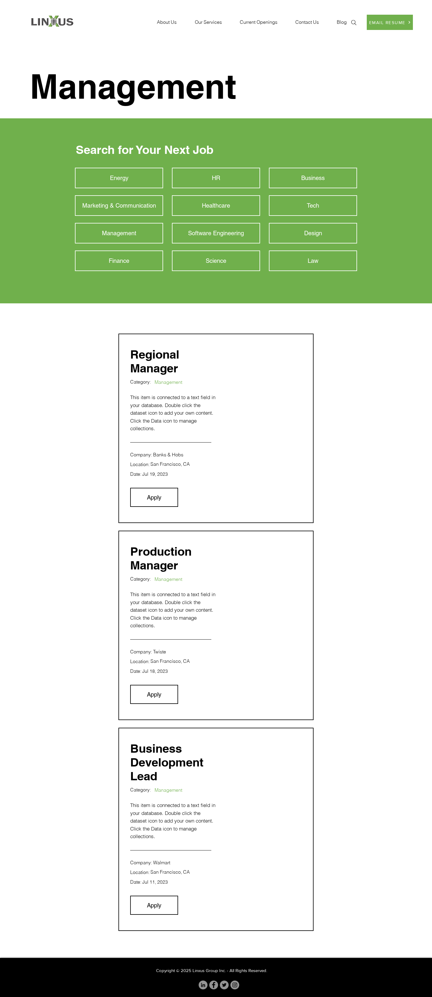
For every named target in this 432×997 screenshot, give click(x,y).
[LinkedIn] (203, 985)
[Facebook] (213, 985)
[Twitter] (224, 985)
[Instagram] (234, 985)
